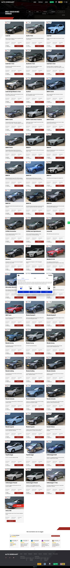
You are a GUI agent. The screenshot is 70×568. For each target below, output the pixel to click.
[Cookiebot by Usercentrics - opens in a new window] (48, 275)
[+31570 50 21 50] (69, 223)
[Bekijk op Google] (11, 541)
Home (21, 553)
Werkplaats (41, 2)
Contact (46, 2)
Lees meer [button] (11, 546)
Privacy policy (55, 553)
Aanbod (35, 2)
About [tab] (47, 278)
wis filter (63, 15)
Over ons (40, 553)
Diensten (35, 553)
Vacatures (45, 553)
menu (66, 2)
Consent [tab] (23, 278)
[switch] (30, 288)
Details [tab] (35, 278)
